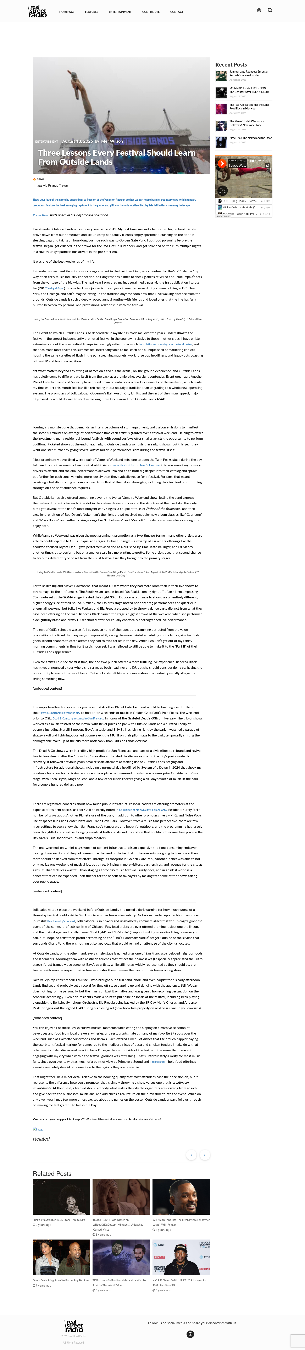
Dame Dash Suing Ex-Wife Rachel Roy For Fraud (61, 1280)
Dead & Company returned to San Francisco (78, 718)
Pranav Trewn (41, 215)
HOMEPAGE (66, 11)
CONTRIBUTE (151, 11)
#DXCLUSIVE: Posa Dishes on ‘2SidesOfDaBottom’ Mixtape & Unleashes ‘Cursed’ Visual (118, 1224)
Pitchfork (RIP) (158, 1061)
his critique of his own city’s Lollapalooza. (143, 809)
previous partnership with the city (60, 712)
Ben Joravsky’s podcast (61, 921)
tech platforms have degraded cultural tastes (165, 344)
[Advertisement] (152, 37)
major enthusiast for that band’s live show (135, 465)
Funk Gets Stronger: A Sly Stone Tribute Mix (59, 1219)
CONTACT (176, 11)
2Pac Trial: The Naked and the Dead (250, 137)
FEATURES (91, 11)
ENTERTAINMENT (120, 11)
